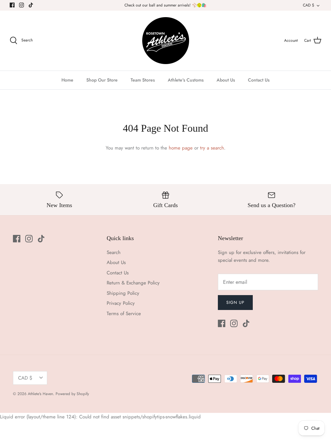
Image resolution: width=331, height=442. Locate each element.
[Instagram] (21, 5)
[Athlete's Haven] (165, 40)
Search (114, 252)
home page (181, 147)
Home (67, 80)
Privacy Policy (121, 303)
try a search (212, 147)
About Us (226, 80)
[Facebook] (12, 5)
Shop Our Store (102, 80)
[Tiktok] (30, 5)
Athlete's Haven (40, 394)
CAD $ (308, 5)
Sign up (235, 302)
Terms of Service (124, 313)
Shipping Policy (123, 293)
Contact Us (259, 80)
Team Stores (143, 80)
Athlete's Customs (186, 80)
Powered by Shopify (72, 394)
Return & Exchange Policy (133, 282)
